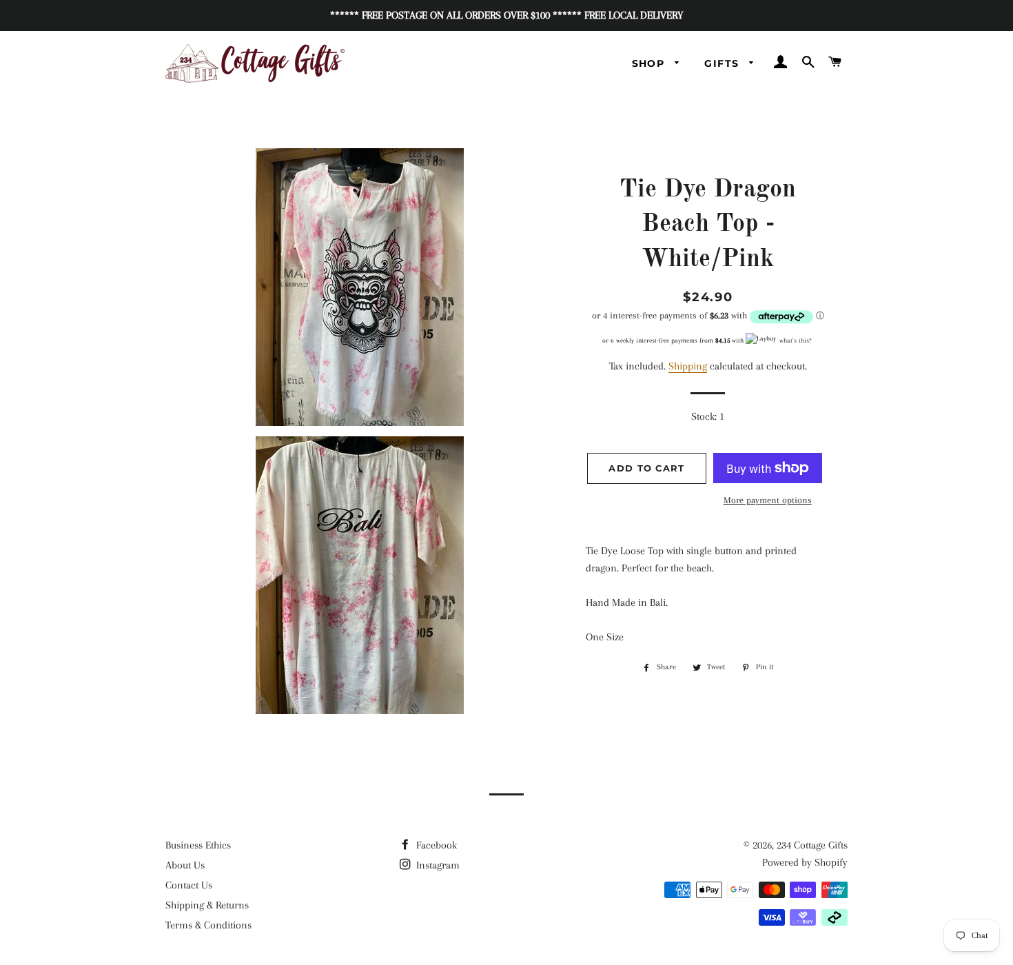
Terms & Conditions (208, 925)
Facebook (435, 845)
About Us (185, 865)
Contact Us (188, 885)
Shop (650, 63)
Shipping (687, 366)
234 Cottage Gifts (812, 845)
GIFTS (723, 63)
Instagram (436, 865)
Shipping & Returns (207, 905)
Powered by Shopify (805, 862)
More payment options (768, 500)
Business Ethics (198, 845)
